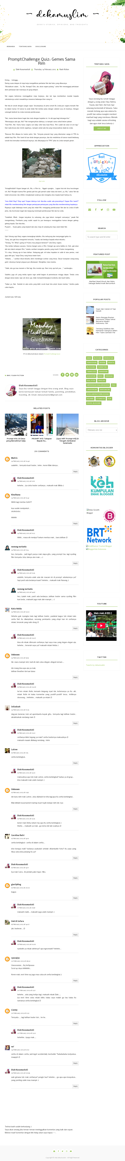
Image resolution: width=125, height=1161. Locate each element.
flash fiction (64, 70)
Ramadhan (103, 371)
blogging (91, 367)
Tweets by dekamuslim (95, 665)
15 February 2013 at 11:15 (19, 753)
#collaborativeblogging (98, 394)
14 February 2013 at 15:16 (20, 658)
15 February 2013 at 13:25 (26, 819)
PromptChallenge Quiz (52, 354)
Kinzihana (15, 495)
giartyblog (16, 885)
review (102, 362)
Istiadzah (15, 707)
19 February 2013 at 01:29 (26, 944)
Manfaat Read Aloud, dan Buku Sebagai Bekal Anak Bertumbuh (102, 282)
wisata (111, 362)
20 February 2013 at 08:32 (20, 961)
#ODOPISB (91, 376)
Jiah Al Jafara (17, 921)
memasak (109, 376)
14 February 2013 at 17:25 (20, 710)
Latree (14, 750)
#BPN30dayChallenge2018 (98, 385)
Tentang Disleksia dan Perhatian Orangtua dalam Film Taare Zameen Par (106, 330)
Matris (14, 458)
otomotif (100, 398)
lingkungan (92, 389)
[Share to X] (67, 375)
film (109, 398)
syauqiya (15, 958)
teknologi (91, 371)
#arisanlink (105, 389)
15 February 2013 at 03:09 (26, 687)
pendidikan (92, 362)
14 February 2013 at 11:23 (26, 533)
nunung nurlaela (18, 547)
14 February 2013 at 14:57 (26, 592)
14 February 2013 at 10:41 (20, 498)
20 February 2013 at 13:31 (26, 990)
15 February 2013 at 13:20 (26, 773)
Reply (75, 471)
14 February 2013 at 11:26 (26, 573)
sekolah (101, 380)
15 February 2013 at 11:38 (20, 792)
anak (89, 358)
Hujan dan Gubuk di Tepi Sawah (106, 310)
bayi (8, 375)
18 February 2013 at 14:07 (20, 924)
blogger (97, 358)
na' (12, 1047)
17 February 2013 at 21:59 (26, 908)
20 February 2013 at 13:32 (26, 1033)
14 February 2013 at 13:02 (20, 612)
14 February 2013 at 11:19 (26, 481)
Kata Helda (16, 609)
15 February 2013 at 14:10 (20, 838)
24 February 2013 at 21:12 (20, 1050)
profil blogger (93, 403)
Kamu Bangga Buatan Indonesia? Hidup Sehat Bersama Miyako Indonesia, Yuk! (105, 320)
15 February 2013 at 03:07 (26, 638)
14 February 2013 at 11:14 (20, 550)
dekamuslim (62, 1158)
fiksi (114, 385)
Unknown (15, 655)
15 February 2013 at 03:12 (26, 733)
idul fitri (91, 380)
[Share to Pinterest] (72, 375)
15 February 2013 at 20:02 (20, 888)
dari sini (42, 181)
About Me (101, 128)
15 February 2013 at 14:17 (20, 868)
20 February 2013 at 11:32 (20, 1013)
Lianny (14, 1010)
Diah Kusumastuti (25, 478)
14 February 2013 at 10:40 (20, 461)
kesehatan (108, 358)
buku (100, 376)
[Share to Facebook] (63, 375)
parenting (102, 367)
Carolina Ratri (17, 835)
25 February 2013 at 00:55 (20, 1073)
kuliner (90, 398)
